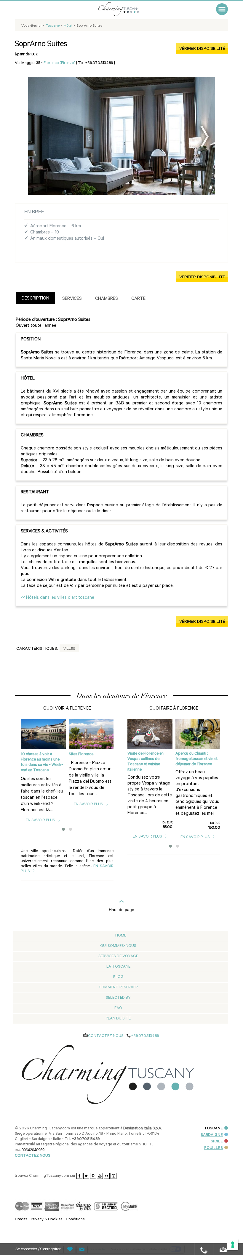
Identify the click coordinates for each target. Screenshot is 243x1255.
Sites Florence (81, 754)
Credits (21, 1219)
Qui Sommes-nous (118, 946)
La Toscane (118, 967)
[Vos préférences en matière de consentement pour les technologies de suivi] (232, 1244)
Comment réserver (118, 987)
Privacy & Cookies (47, 1219)
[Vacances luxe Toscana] (126, 9)
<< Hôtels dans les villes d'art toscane (57, 598)
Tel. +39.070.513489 (95, 63)
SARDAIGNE (212, 1135)
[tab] (35, 298)
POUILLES (213, 1148)
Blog (118, 977)
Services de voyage (118, 956)
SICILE (217, 1141)
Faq (118, 1008)
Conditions (75, 1219)
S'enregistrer (50, 1249)
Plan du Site (118, 1019)
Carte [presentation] (138, 299)
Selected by (118, 998)
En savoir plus (41, 820)
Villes (69, 649)
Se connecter (26, 1249)
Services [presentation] (72, 299)
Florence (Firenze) (59, 63)
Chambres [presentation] (106, 299)
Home (120, 936)
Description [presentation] (35, 298)
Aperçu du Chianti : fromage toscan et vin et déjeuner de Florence (196, 759)
